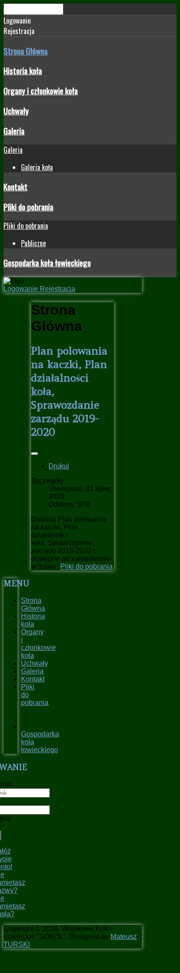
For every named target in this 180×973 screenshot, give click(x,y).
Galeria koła (37, 167)
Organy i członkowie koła (40, 90)
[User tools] (34, 453)
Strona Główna (25, 51)
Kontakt (15, 187)
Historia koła (22, 70)
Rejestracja (57, 288)
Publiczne (33, 243)
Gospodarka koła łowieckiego (47, 262)
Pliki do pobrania (28, 207)
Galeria (13, 131)
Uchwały (16, 111)
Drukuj (58, 466)
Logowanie (21, 288)
